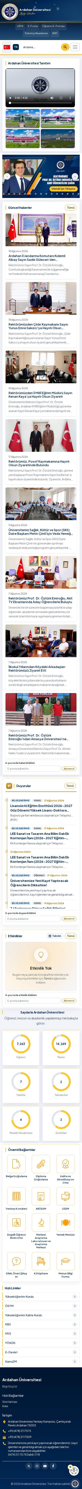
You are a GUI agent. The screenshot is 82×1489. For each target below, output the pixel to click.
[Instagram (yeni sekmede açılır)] (37, 1466)
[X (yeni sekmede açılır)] (29, 1466)
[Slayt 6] (19, 194)
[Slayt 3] (3, 194)
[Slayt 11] (46, 194)
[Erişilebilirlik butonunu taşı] (70, 1467)
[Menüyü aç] (75, 47)
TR (15, 47)
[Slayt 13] (57, 194)
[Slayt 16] (73, 194)
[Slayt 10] (41, 194)
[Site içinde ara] (65, 47)
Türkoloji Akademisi (36, 33)
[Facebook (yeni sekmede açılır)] (53, 1466)
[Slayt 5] (14, 194)
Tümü (71, 207)
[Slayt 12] (51, 194)
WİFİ (54, 33)
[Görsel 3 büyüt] (23, 138)
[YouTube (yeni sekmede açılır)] (45, 1466)
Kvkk (5, 1406)
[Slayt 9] (35, 194)
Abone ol (69, 768)
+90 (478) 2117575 (19, 1430)
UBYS (20, 26)
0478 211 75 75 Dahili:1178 (24, 1454)
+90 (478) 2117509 (19, 1437)
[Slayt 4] (9, 194)
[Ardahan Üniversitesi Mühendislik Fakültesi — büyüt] (58, 118)
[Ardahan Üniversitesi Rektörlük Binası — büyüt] (23, 118)
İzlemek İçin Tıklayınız (63, 188)
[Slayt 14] (62, 194)
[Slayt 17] (78, 194)
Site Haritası (9, 1401)
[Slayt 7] (25, 194)
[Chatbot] (75, 1484)
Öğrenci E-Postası (53, 26)
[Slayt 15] (67, 194)
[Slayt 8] (30, 194)
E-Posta (33, 26)
